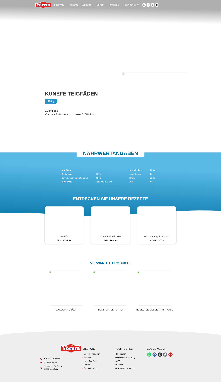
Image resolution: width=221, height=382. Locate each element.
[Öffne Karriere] (120, 5)
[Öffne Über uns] (92, 5)
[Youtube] (156, 5)
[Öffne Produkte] (65, 5)
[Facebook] (155, 354)
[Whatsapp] (144, 5)
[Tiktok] (152, 5)
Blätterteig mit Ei (110, 309)
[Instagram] (148, 5)
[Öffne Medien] (105, 5)
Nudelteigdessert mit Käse (154, 309)
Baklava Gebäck (66, 309)
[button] (51, 101)
